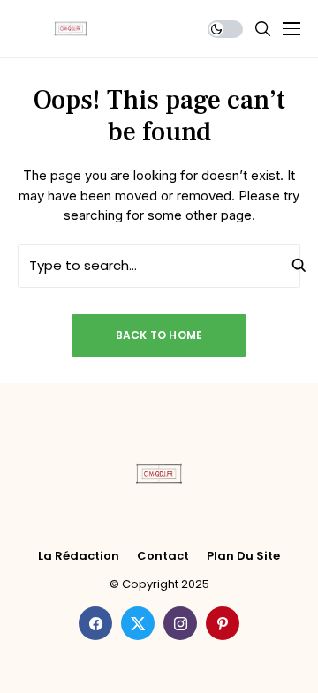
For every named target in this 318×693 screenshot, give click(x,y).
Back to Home (159, 335)
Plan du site (243, 556)
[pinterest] (222, 623)
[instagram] (180, 623)
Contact (163, 556)
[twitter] (138, 623)
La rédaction (78, 556)
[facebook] (95, 623)
